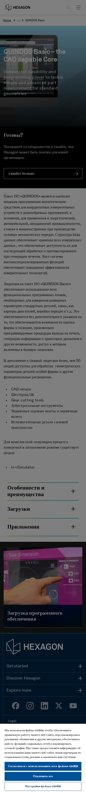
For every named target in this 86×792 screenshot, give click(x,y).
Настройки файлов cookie (43, 786)
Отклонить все (43, 776)
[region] (43, 757)
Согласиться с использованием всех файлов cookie (43, 766)
